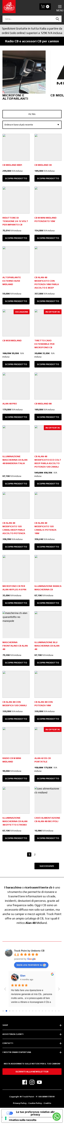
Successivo (47, 866)
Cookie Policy (35, 1103)
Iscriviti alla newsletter (32, 1071)
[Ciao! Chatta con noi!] (57, 1117)
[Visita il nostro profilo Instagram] (32, 1082)
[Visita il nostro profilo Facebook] (24, 1082)
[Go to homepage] (9, 6)
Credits (47, 1103)
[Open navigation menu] (60, 6)
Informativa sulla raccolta (20, 1120)
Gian (22, 975)
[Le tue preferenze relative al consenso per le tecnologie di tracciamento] (6, 1118)
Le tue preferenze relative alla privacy (35, 1113)
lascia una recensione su (29, 964)
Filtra (32, 114)
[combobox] (32, 19)
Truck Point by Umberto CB (29, 950)
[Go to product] (16, 147)
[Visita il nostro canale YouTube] (39, 1082)
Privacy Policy (19, 1103)
